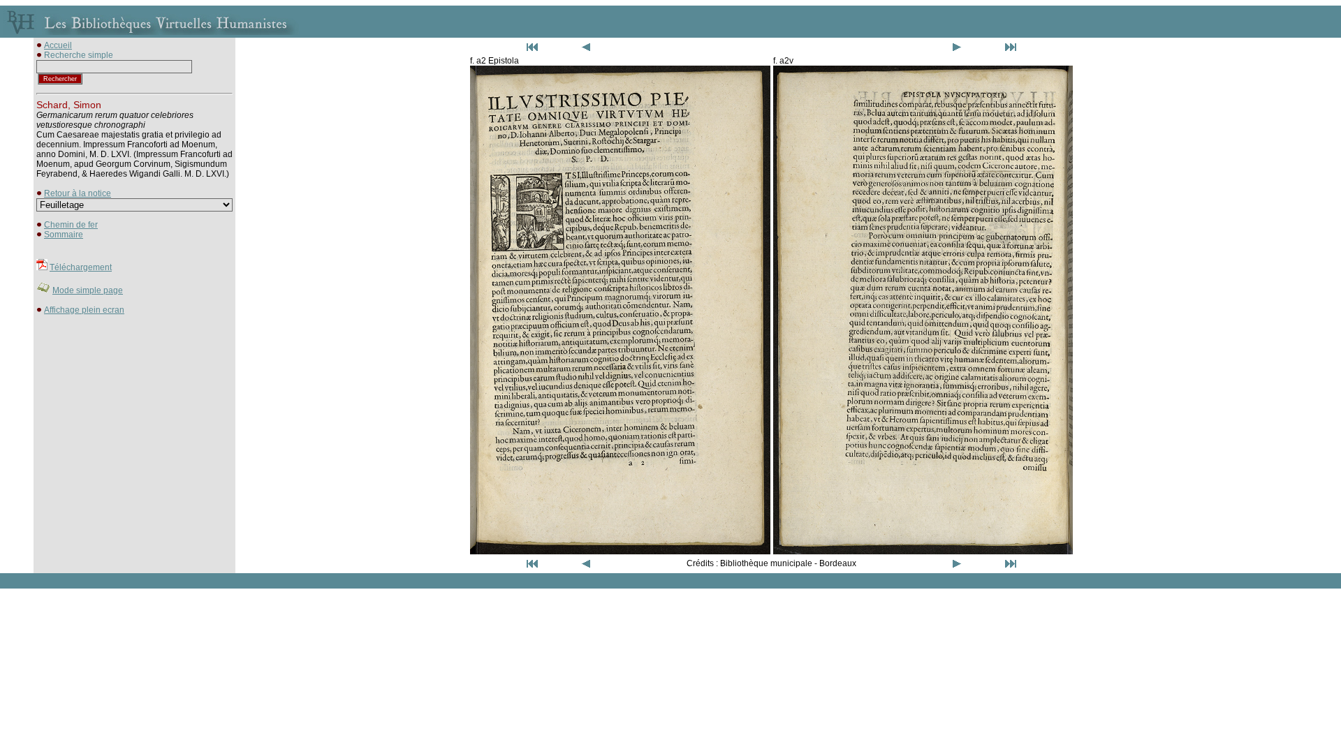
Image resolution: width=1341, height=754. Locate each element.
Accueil (58, 45)
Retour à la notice (77, 193)
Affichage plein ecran (84, 310)
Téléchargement (81, 267)
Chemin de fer (71, 225)
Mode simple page (87, 290)
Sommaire (63, 234)
